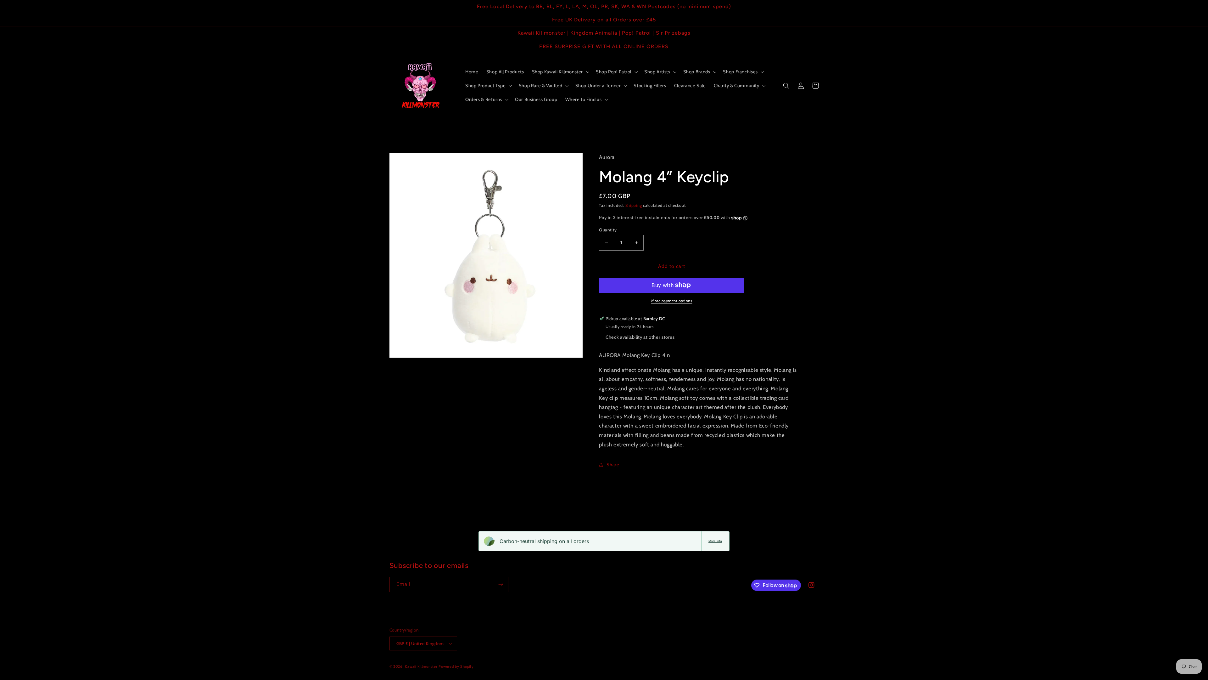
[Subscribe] (500, 584)
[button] (560, 72)
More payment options (671, 300)
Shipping (633, 205)
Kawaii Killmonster (421, 666)
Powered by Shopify (456, 666)
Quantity (608, 229)
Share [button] (613, 465)
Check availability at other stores (640, 337)
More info (715, 541)
